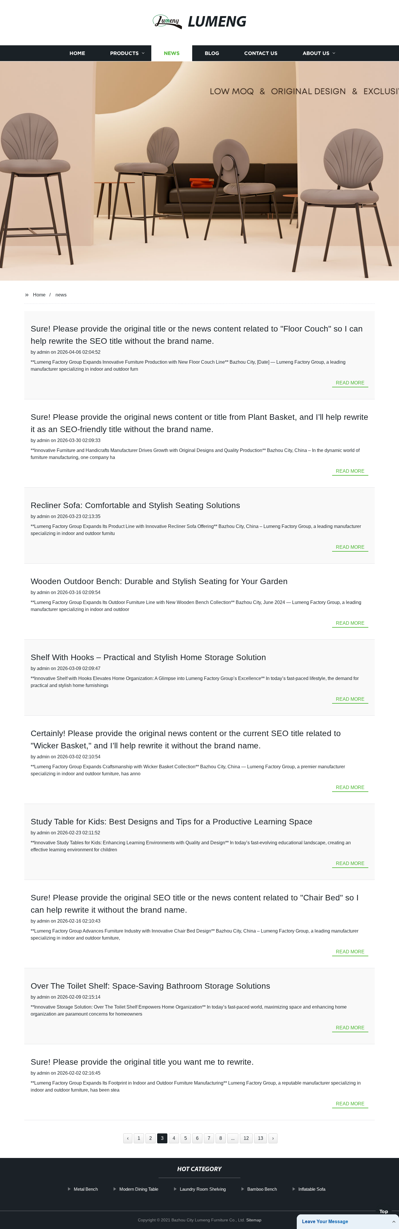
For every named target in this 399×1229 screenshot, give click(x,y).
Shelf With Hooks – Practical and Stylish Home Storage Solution (148, 657)
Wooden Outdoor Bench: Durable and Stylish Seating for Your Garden (159, 581)
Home (77, 53)
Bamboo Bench (262, 1189)
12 (246, 1138)
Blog (212, 53)
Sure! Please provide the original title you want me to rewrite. (142, 1061)
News (172, 53)
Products (124, 53)
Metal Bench (86, 1189)
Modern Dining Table (138, 1189)
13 (260, 1138)
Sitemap (253, 1220)
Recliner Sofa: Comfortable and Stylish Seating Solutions (135, 505)
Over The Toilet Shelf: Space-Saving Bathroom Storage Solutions (150, 985)
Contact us (260, 53)
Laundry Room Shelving (202, 1189)
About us (316, 53)
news (61, 294)
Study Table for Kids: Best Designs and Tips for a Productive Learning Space (172, 821)
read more (350, 382)
